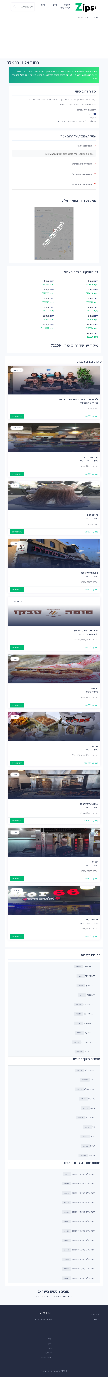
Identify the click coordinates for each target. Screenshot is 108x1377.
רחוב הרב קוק (90, 1032)
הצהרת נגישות (46, 1357)
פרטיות (96, 1319)
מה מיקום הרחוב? (86, 145)
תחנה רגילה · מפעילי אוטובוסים (80, 1174)
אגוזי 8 (47, 307)
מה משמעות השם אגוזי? (84, 184)
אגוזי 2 (47, 281)
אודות (43, 5)
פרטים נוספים (17, 416)
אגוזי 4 (47, 289)
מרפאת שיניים (17, 370)
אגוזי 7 (91, 307)
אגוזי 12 (46, 324)
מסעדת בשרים (17, 428)
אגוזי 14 (90, 333)
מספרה (15, 486)
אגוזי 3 (91, 289)
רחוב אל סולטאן (89, 966)
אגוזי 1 (91, 281)
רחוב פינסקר (90, 976)
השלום (89, 1146)
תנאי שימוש (94, 1314)
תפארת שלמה (86, 1070)
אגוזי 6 (47, 298)
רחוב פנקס (91, 994)
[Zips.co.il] (86, 7)
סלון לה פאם (92, 515)
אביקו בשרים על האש (89, 803)
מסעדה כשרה (17, 890)
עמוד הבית (95, 17)
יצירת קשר (65, 7)
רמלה (88, 17)
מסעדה (15, 543)
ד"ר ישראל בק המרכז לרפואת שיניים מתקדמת (78, 399)
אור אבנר (87, 1155)
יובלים (89, 1108)
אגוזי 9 (91, 315)
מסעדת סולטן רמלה (89, 572)
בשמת (88, 1136)
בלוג (55, 5)
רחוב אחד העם (89, 1013)
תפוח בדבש (86, 1117)
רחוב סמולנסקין (89, 1004)
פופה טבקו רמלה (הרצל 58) (86, 630)
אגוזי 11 (90, 324)
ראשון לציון (62, 121)
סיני (90, 1127)
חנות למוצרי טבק (18, 601)
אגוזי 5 (91, 298)
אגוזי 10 (46, 315)
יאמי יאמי (94, 688)
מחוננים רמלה (86, 1089)
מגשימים (88, 1098)
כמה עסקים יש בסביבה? (84, 163)
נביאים (88, 1079)
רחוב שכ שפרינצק (88, 1042)
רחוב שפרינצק (89, 1051)
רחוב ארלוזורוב (89, 1023)
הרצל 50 (94, 861)
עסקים (49, 1343)
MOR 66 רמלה (91, 919)
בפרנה (95, 746)
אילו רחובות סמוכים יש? (84, 174)
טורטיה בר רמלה (91, 457)
